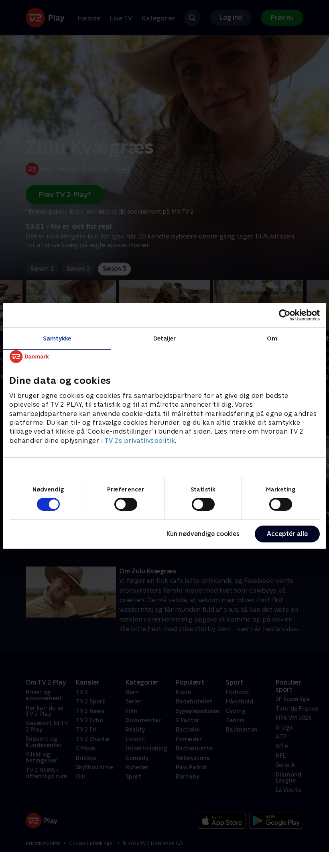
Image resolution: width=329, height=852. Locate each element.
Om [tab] (272, 338)
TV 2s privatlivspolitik (139, 440)
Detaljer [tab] (164, 338)
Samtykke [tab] (57, 338)
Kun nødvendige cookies (203, 534)
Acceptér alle (287, 534)
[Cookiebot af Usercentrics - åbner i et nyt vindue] (285, 315)
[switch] (125, 504)
